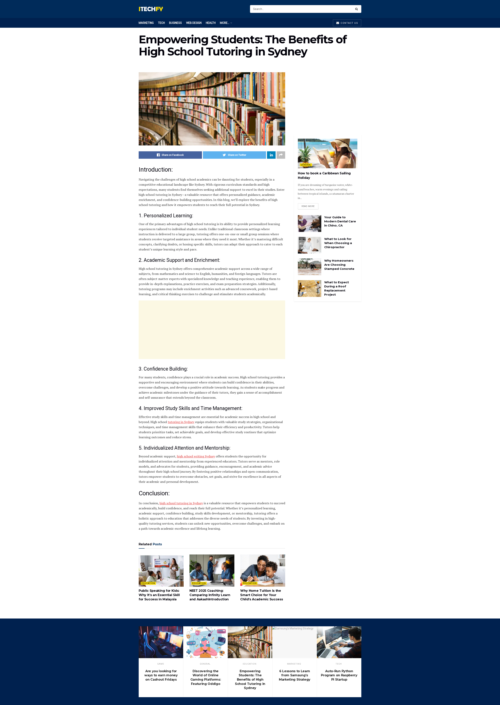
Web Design (194, 22)
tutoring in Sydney (181, 422)
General (306, 165)
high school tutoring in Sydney (181, 503)
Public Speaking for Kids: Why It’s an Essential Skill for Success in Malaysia (159, 595)
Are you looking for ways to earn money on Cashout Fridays (161, 675)
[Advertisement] (212, 329)
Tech (161, 22)
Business (175, 22)
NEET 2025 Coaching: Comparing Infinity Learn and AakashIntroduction (209, 595)
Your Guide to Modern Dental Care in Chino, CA (340, 221)
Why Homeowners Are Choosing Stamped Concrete (339, 265)
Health (211, 22)
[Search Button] (357, 9)
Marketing (146, 22)
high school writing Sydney (196, 456)
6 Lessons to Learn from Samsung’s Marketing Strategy (294, 675)
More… (224, 22)
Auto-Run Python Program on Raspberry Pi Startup (339, 675)
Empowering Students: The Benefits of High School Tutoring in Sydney (250, 679)
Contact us (349, 23)
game (160, 664)
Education (148, 583)
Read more (308, 206)
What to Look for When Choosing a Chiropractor (338, 243)
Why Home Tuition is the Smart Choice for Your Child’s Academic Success (261, 595)
